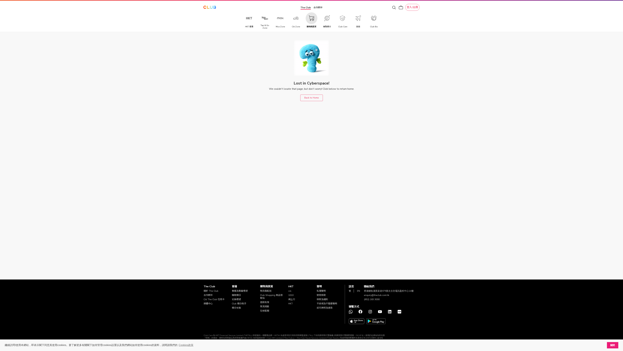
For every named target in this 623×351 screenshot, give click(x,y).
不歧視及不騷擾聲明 (327, 303)
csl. (290, 290)
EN (358, 290)
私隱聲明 (321, 290)
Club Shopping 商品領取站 (271, 297)
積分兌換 (236, 307)
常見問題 (264, 306)
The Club (305, 7)
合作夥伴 (318, 7)
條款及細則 (322, 299)
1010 (290, 295)
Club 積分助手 (239, 303)
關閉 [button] (612, 345)
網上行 (291, 299)
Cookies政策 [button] (186, 345)
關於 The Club (211, 290)
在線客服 (264, 310)
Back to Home (311, 97)
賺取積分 (236, 295)
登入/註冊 (412, 7)
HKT (290, 303)
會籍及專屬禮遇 (240, 290)
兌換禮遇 (236, 299)
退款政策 (264, 302)
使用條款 (321, 295)
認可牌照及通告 (325, 307)
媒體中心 (208, 303)
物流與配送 (265, 290)
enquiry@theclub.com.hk (376, 295)
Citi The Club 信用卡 (214, 299)
